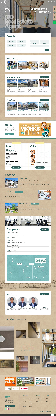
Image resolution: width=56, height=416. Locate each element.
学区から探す (21, 45)
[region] (16, 157)
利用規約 (47, 404)
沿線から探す (21, 41)
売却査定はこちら (18, 191)
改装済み (37, 401)
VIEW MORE (44, 77)
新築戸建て (34, 43)
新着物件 (24, 404)
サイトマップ (47, 401)
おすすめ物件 (29, 2)
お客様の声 (30, 399)
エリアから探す (11, 41)
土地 (34, 40)
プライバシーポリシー (48, 403)
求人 (45, 2)
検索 (47, 50)
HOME (18, 2)
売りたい (24, 2)
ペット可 (37, 403)
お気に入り (49, 2)
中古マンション (44, 40)
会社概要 (36, 2)
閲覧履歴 (54, 2)
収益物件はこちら (34, 203)
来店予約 (30, 404)
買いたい (21, 2)
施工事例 (33, 2)
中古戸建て (44, 43)
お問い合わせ (10, 406)
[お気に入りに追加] (15, 80)
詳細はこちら (9, 134)
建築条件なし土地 (38, 399)
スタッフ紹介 (30, 403)
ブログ (30, 401)
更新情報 (24, 406)
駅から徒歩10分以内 (39, 398)
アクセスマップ (41, 2)
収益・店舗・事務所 (40, 45)
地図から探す (11, 45)
